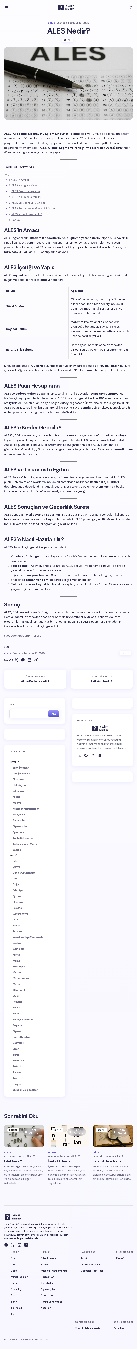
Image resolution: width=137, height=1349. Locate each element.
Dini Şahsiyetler (22, 773)
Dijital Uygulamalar (24, 872)
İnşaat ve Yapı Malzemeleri (29, 937)
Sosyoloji (18, 1042)
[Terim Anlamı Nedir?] (113, 1136)
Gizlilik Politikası (90, 1264)
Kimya (16, 954)
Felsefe (17, 907)
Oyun (16, 995)
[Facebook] (86, 755)
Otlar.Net (119, 1328)
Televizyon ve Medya (25, 844)
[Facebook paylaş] (23, 660)
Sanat (16, 1013)
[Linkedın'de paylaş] (29, 660)
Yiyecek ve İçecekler (25, 1089)
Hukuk (16, 925)
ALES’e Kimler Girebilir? (26, 197)
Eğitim (68, 40)
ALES (6, 647)
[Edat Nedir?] (24, 1136)
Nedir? (13, 855)
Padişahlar (19, 814)
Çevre (16, 866)
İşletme (17, 943)
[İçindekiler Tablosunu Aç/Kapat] (6, 175)
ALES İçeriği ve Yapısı (24, 185)
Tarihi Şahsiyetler (23, 838)
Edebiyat (18, 890)
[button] (6, 7)
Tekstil (17, 1066)
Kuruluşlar (19, 966)
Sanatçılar (19, 820)
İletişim (17, 931)
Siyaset (17, 1031)
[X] (12, 1245)
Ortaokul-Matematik (87, 1328)
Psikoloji (17, 1001)
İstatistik (18, 948)
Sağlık (16, 1007)
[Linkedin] (26, 1245)
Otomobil (19, 990)
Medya (17, 802)
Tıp (15, 1078)
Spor (16, 1048)
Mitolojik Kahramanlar (26, 808)
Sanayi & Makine (23, 1019)
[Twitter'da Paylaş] (16, 660)
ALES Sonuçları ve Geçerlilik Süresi (33, 208)
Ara (11, 705)
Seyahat (18, 1025)
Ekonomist (19, 779)
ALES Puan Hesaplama (25, 191)
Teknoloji (18, 1060)
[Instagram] (19, 1245)
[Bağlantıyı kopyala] (36, 660)
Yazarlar (17, 849)
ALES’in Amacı (20, 180)
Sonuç (15, 220)
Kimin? (120, 1258)
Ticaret (17, 1072)
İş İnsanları (19, 791)
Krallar (16, 796)
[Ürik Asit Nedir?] (102, 679)
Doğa (16, 884)
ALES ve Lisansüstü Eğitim (28, 203)
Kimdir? (14, 761)
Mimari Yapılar (21, 978)
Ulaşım (17, 1084)
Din (15, 878)
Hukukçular (19, 785)
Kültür (16, 960)
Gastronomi (20, 913)
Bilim (16, 861)
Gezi (15, 919)
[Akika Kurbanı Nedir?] (35, 679)
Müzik (16, 984)
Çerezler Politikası (92, 1270)
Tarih (16, 1054)
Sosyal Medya (21, 1037)
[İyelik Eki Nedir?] (68, 1136)
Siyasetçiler (20, 826)
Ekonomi (18, 902)
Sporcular (19, 832)
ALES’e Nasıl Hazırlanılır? (26, 214)
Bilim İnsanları (21, 767)
